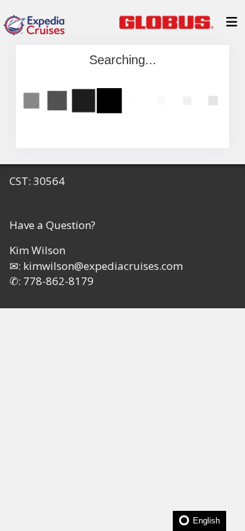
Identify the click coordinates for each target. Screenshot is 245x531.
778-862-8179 (58, 281)
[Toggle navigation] (232, 25)
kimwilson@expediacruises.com (103, 266)
